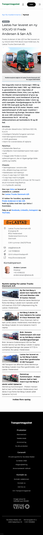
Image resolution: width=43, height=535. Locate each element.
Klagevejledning (21, 464)
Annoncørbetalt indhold (21, 468)
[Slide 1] (9, 68)
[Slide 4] (19, 68)
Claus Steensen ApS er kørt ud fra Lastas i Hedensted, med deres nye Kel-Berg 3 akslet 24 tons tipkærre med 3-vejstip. (21, 320)
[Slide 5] (23, 68)
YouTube (6, 213)
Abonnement (21, 434)
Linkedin (24, 210)
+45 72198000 (14, 251)
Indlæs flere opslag (21, 399)
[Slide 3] (16, 68)
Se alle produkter (21, 446)
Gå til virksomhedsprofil (18, 254)
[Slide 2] (13, 68)
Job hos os (21, 487)
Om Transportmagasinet (22, 491)
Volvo (12, 189)
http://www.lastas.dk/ (17, 258)
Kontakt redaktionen (21, 479)
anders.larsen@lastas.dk (24, 275)
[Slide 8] (33, 68)
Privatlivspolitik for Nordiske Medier (21, 457)
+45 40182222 (19, 273)
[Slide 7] (30, 68)
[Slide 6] (26, 68)
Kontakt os (21, 483)
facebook (16, 210)
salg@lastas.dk (14, 248)
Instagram (34, 210)
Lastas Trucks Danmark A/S (17, 194)
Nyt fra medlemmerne (11, 15)
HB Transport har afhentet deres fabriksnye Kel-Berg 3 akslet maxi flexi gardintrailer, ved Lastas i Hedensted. (21, 362)
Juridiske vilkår (21, 461)
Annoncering (21, 442)
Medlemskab (21, 438)
